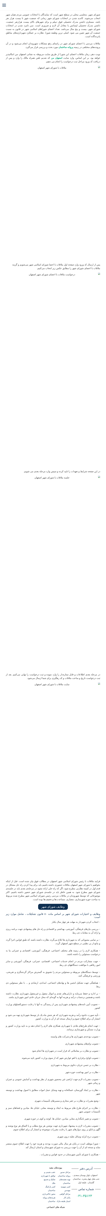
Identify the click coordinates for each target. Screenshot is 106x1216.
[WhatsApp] (60, 5)
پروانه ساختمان (66, 47)
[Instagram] (55, 5)
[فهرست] (4, 5)
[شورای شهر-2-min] (53, 370)
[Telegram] (51, 5)
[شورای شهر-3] (53, 573)
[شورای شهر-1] (53, 163)
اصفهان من (56, 58)
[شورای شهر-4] (53, 780)
